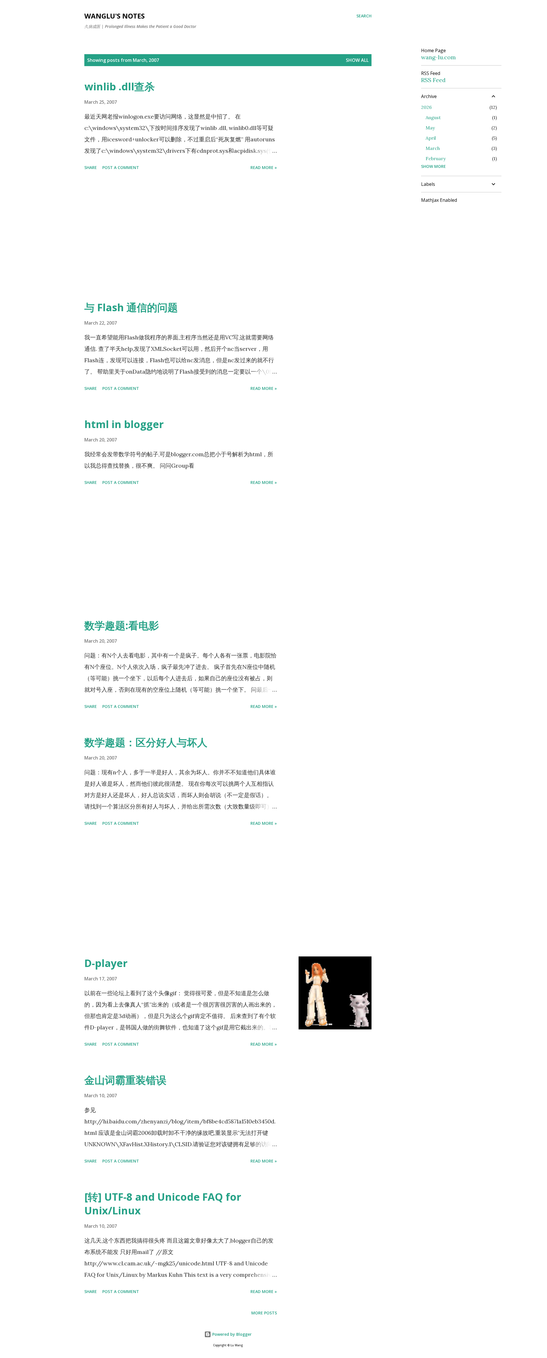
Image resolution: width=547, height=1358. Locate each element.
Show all (357, 60)
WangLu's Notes (114, 16)
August (433, 117)
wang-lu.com (438, 57)
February (436, 158)
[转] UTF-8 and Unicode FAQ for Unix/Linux (162, 1203)
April (431, 138)
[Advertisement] (180, 236)
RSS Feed (433, 80)
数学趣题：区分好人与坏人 (145, 742)
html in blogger (124, 424)
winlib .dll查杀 (119, 86)
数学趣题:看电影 (121, 625)
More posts (264, 1313)
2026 (426, 107)
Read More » (263, 167)
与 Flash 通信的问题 (131, 307)
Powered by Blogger (231, 1334)
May (430, 128)
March (433, 148)
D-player (106, 963)
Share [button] (90, 167)
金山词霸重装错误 (125, 1080)
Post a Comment (120, 167)
